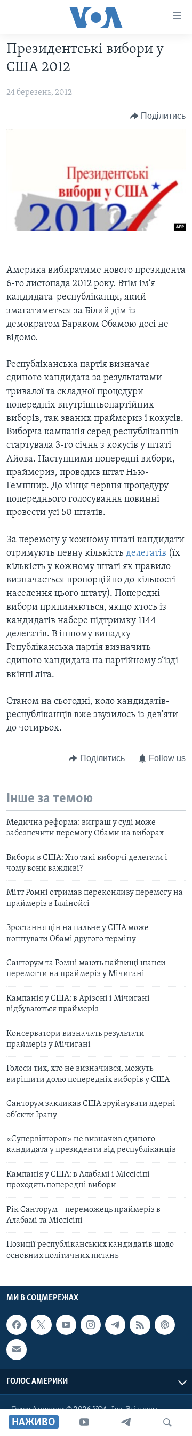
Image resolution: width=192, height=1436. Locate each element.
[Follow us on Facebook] (16, 1325)
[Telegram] (125, 1422)
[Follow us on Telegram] (115, 1325)
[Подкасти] (165, 1325)
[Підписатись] (16, 1349)
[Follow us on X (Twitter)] (41, 1325)
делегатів (146, 553)
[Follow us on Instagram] (91, 1325)
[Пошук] (167, 1422)
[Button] (158, 116)
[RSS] (140, 1325)
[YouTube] (84, 1422)
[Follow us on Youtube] (66, 1325)
